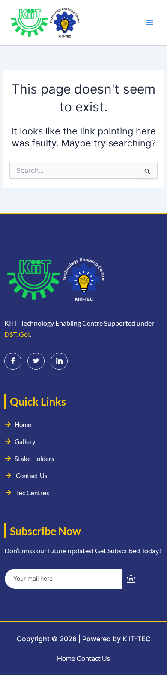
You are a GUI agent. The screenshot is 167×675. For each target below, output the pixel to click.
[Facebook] (12, 361)
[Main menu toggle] (149, 23)
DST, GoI (17, 334)
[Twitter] (36, 361)
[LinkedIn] (59, 361)
